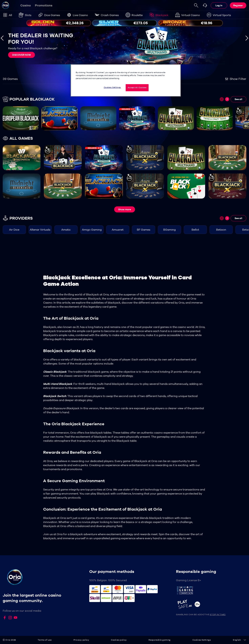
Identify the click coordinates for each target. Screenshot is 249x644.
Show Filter (238, 79)
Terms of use (44, 640)
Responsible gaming (160, 640)
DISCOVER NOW (21, 54)
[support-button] (205, 5)
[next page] (227, 99)
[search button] (196, 5)
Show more (124, 209)
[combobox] (239, 640)
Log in (218, 5)
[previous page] (222, 99)
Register (238, 5)
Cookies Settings (112, 87)
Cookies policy (119, 640)
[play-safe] (211, 604)
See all (238, 99)
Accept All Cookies (137, 87)
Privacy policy (81, 640)
